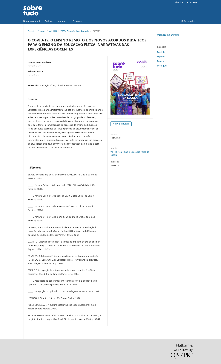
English (161, 52)
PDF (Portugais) (122, 123)
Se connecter (192, 2)
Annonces (63, 21)
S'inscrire (179, 2)
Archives (49, 21)
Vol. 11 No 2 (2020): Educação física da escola (69, 31)
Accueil (31, 31)
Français (161, 61)
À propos (78, 21)
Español (161, 56)
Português (162, 65)
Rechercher (189, 21)
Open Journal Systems (168, 34)
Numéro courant (31, 21)
